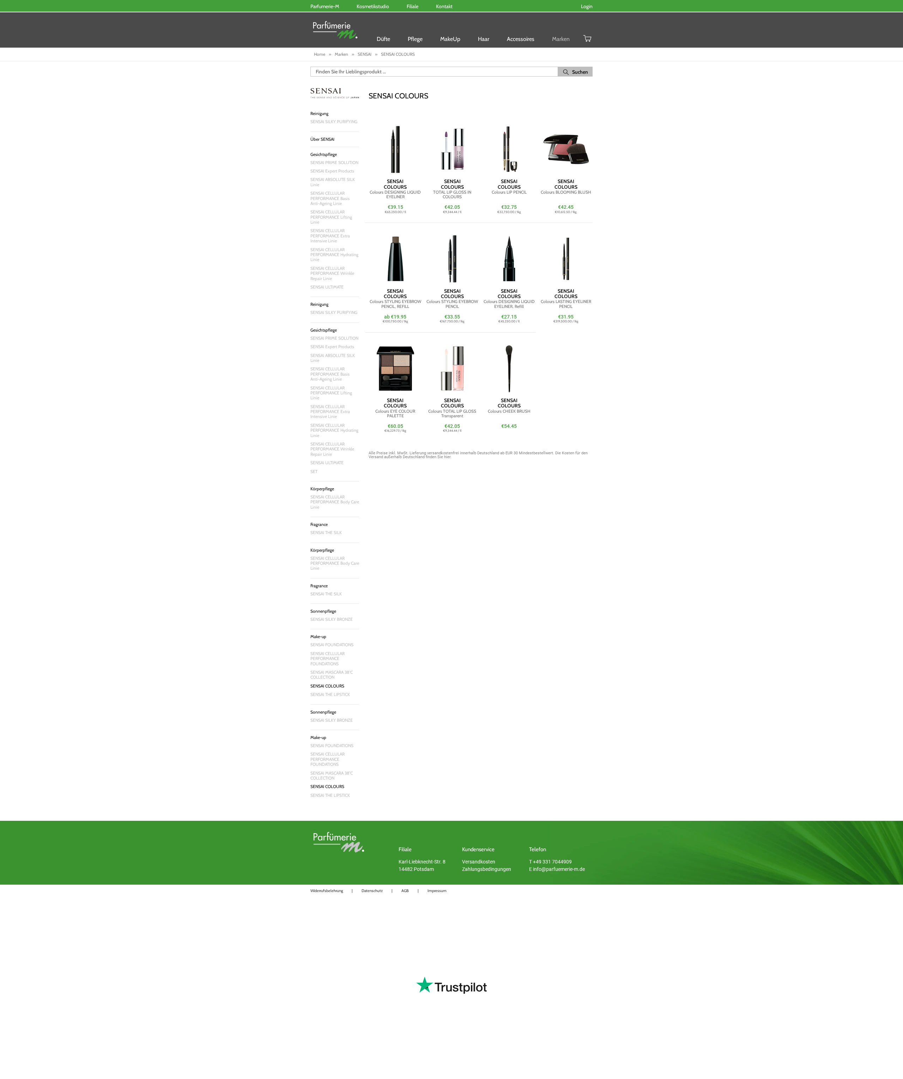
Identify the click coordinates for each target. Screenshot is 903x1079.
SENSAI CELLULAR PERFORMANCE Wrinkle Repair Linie (332, 273)
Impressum (437, 890)
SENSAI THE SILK (326, 532)
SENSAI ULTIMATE (327, 287)
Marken (561, 39)
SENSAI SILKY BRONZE (331, 619)
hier (447, 457)
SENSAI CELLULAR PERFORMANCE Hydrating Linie (334, 254)
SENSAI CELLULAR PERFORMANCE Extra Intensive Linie (330, 235)
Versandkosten (478, 862)
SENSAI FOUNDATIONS (331, 644)
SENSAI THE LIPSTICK (330, 694)
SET (313, 471)
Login (587, 6)
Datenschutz (372, 890)
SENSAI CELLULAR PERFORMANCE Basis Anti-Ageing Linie (330, 198)
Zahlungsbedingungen (486, 869)
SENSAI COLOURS (327, 686)
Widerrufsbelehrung (326, 890)
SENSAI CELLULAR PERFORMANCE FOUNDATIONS (327, 658)
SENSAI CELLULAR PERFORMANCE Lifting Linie (331, 217)
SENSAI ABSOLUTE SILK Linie (332, 182)
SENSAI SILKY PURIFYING (333, 121)
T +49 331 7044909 (550, 862)
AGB (405, 890)
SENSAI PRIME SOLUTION (334, 162)
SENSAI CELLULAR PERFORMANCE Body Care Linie (334, 502)
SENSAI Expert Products (332, 171)
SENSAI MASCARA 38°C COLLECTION (331, 674)
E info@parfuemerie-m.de (557, 869)
